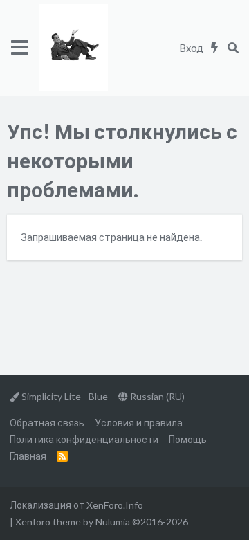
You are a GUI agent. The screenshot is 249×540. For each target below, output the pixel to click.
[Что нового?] (214, 48)
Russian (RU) (156, 396)
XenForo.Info (114, 505)
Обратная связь (47, 423)
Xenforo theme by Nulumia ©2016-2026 (101, 522)
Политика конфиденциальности (84, 439)
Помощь (188, 439)
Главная (28, 456)
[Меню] (19, 47)
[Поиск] (232, 48)
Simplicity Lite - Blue (63, 396)
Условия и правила (139, 423)
